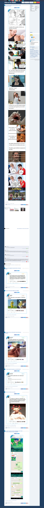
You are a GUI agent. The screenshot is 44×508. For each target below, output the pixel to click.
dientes (13, 286)
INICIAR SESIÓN (37, 0)
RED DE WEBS (5, 0)
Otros (35, 9)
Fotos (31, 7)
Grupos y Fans (32, 8)
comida (36, 50)
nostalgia (34, 50)
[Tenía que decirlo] (20, 0)
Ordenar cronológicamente (19, 228)
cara (12, 286)
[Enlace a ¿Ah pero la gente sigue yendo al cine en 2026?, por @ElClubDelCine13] (7, 209)
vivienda (33, 54)
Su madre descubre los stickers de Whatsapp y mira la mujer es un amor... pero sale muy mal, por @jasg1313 (13, 431)
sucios (10, 286)
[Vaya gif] (19, 0)
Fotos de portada (37, 7)
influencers (32, 52)
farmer (36, 53)
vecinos (31, 51)
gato (36, 54)
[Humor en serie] (15, 0)
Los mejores (27, 2)
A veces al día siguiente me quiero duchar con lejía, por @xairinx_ (13, 268)
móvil (30, 55)
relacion (35, 52)
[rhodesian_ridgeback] (5, 254)
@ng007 (5, 255)
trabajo (36, 55)
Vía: (5, 363)
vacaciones (34, 56)
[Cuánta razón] (8, 0)
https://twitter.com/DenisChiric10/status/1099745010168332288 (12, 386)
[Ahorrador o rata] (21, 0)
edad (37, 56)
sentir (9, 286)
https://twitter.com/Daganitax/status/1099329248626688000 (11, 363)
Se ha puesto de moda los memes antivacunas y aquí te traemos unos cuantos (13, 5)
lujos (37, 54)
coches (34, 55)
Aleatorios (31, 2)
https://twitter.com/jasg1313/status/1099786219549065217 (11, 500)
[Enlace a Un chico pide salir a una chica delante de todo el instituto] (23, 209)
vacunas (11, 203)
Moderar (38, 2)
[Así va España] (11, 0)
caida (30, 50)
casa (33, 53)
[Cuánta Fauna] (17, 0)
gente (8, 203)
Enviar (35, 2)
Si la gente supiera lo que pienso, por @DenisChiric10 (13, 369)
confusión (38, 53)
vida (34, 53)
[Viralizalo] (23, 0)
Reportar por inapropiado (27, 205)
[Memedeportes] (9, 0)
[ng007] (5, 250)
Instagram (36, 8)
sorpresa (31, 54)
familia (31, 53)
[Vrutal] (13, 0)
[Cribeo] (14, 0)
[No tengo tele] (18, 0)
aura (32, 55)
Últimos (23, 2)
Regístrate (34, 0)
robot (38, 50)
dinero (35, 54)
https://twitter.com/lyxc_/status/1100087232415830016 (11, 425)
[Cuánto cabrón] (12, 0)
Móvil (31, 9)
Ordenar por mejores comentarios (25, 228)
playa (30, 52)
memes (13, 203)
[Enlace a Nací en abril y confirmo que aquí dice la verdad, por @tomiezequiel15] (11, 209)
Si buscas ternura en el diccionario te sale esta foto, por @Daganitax (13, 332)
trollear (9, 203)
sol (37, 55)
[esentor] (5, 246)
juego (39, 54)
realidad (37, 52)
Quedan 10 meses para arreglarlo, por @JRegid (12, 290)
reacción (32, 50)
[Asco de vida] (7, 0)
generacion (31, 56)
